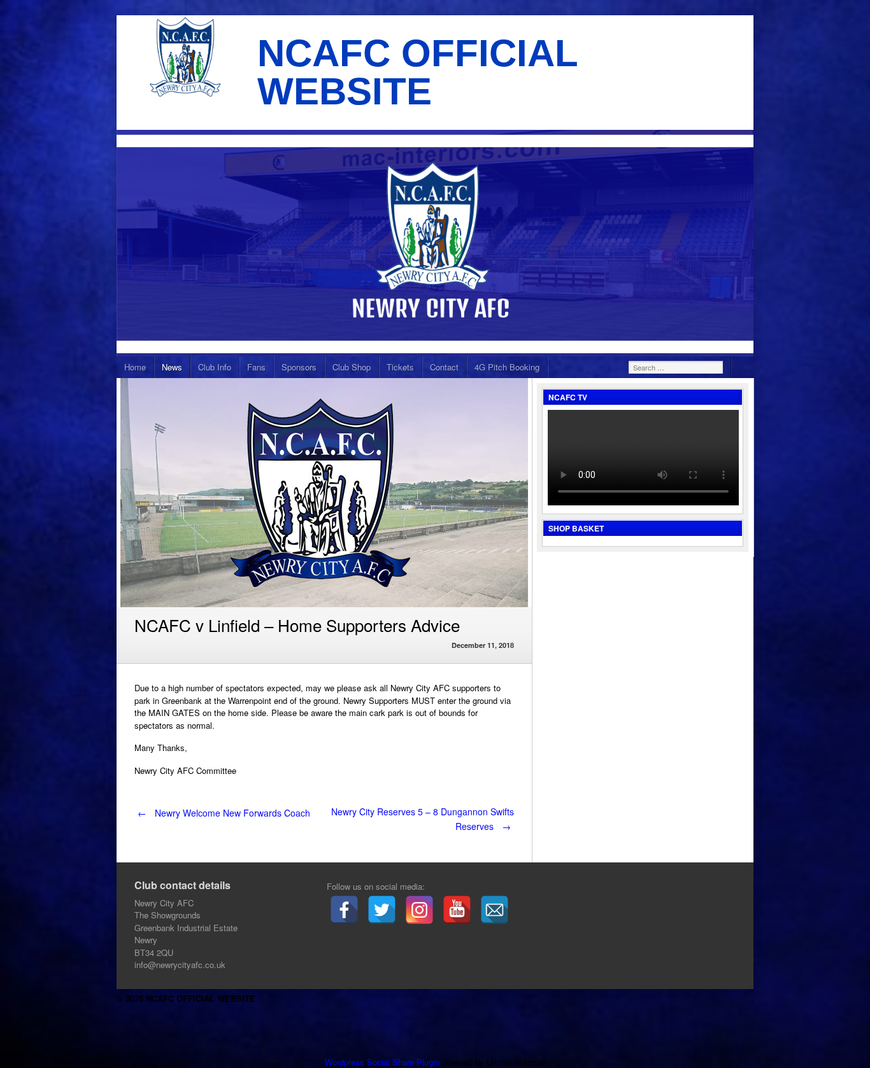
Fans (256, 367)
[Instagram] (419, 910)
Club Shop (351, 367)
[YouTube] (457, 910)
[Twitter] (381, 910)
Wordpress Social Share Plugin (383, 1062)
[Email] (494, 910)
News (172, 367)
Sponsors (299, 367)
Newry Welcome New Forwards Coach (224, 812)
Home (135, 367)
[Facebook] (344, 910)
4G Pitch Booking (506, 367)
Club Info (214, 367)
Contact (444, 367)
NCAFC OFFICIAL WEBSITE (417, 72)
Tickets (400, 367)
